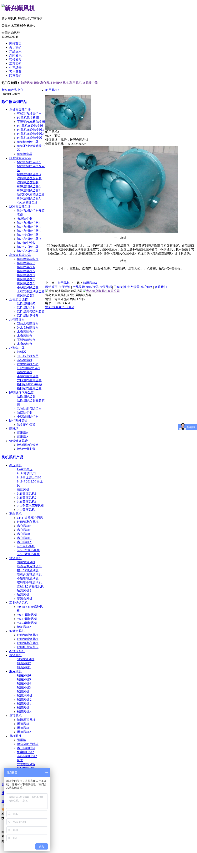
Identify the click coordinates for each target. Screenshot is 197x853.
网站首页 (15, 43)
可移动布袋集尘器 (29, 113)
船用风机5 (24, 679)
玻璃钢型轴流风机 (29, 582)
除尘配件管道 (18, 420)
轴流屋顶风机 (26, 719)
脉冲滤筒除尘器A (29, 162)
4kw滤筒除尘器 (27, 202)
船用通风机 (24, 695)
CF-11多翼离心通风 (30, 517)
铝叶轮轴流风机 (27, 570)
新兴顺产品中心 (12, 90)
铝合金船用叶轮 (27, 744)
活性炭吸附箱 (26, 303)
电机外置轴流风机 (29, 574)
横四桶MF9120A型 (29, 384)
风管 (20, 760)
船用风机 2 (24, 699)
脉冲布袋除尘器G (29, 230)
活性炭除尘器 (26, 307)
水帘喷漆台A (26, 331)
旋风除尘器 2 (26, 279)
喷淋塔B (22, 432)
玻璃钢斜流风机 (27, 639)
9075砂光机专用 (27, 356)
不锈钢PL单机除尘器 (31, 121)
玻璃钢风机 (60, 82)
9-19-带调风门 (26, 473)
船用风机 (15, 671)
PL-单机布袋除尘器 (30, 125)
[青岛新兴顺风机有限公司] (101, 291)
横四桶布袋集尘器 (29, 388)
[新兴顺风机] (18, 8)
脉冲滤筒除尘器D (29, 174)
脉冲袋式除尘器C (29, 247)
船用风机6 (24, 675)
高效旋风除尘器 (20, 255)
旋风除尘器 (90, 82)
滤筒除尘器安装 (27, 182)
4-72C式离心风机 (28, 554)
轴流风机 (27, 82)
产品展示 (15, 51)
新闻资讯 (15, 55)
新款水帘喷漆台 (27, 323)
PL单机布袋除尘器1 (30, 137)
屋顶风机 (15, 715)
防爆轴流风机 (26, 562)
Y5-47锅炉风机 (27, 618)
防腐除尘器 (24, 412)
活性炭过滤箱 (18, 299)
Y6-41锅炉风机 (27, 614)
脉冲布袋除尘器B (29, 251)
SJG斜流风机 (25, 659)
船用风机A (24, 711)
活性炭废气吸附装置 (31, 311)
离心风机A (24, 542)
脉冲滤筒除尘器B (29, 190)
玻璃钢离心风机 (27, 521)
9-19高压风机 (26, 509)
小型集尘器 (17, 348)
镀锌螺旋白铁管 (27, 445)
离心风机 (15, 513)
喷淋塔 (13, 428)
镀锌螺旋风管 (18, 440)
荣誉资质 (15, 59)
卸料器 (21, 352)
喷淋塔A (22, 436)
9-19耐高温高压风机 (30, 505)
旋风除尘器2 (25, 295)
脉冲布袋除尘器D (29, 238)
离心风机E (24, 525)
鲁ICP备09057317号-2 (59, 307)
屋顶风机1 (24, 727)
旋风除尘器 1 (26, 283)
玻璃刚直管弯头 (27, 647)
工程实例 (15, 63)
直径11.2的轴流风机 (30, 586)
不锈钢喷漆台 (26, 339)
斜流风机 (15, 655)
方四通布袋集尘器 (29, 380)
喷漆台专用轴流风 (29, 566)
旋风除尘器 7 (26, 263)
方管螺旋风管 (26, 764)
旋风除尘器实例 (27, 259)
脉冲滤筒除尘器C (29, 186)
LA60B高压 (25, 469)
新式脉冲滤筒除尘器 (31, 194)
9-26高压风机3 (26, 493)
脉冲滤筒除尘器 (20, 158)
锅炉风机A (24, 626)
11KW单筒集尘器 (28, 368)
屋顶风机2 (24, 732)
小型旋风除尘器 (27, 287)
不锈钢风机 (17, 651)
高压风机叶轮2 (27, 756)
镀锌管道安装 (26, 449)
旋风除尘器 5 (26, 271)
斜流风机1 (24, 667)
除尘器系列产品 (14, 102)
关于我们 (15, 47)
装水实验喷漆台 (27, 327)
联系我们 (15, 75)
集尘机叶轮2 (25, 752)
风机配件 (15, 736)
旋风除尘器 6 (26, 267)
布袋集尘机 (24, 360)
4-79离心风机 (26, 546)
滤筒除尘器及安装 (29, 178)
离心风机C (24, 534)
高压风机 (75, 82)
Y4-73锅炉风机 (27, 622)
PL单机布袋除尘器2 (30, 133)
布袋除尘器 (24, 218)
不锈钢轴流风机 (27, 578)
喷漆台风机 (24, 598)
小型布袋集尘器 (27, 376)
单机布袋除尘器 (20, 109)
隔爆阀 (21, 740)
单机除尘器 (24, 154)
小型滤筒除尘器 (27, 416)
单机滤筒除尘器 (27, 142)
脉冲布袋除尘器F (28, 222)
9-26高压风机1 (26, 501)
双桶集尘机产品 (27, 364)
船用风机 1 (24, 703)
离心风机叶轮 (26, 748)
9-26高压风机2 (26, 497)
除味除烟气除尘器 (21, 392)
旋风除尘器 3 (26, 275)
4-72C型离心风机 (28, 550)
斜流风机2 (24, 663)
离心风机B (24, 530)
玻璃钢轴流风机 (27, 635)
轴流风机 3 (24, 590)
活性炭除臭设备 (27, 315)
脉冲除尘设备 (26, 243)
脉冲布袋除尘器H (29, 226)
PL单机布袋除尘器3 (30, 129)
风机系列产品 (12, 457)
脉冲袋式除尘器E (28, 234)
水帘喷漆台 (17, 319)
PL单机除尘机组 (28, 117)
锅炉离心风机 (43, 82)
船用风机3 (24, 687)
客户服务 (15, 71)
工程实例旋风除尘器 (31, 291)
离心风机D (24, 538)
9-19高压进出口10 (29, 477)
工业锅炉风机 (18, 602)
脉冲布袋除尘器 (20, 206)
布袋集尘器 (24, 372)
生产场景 (15, 67)
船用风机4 (24, 683)
